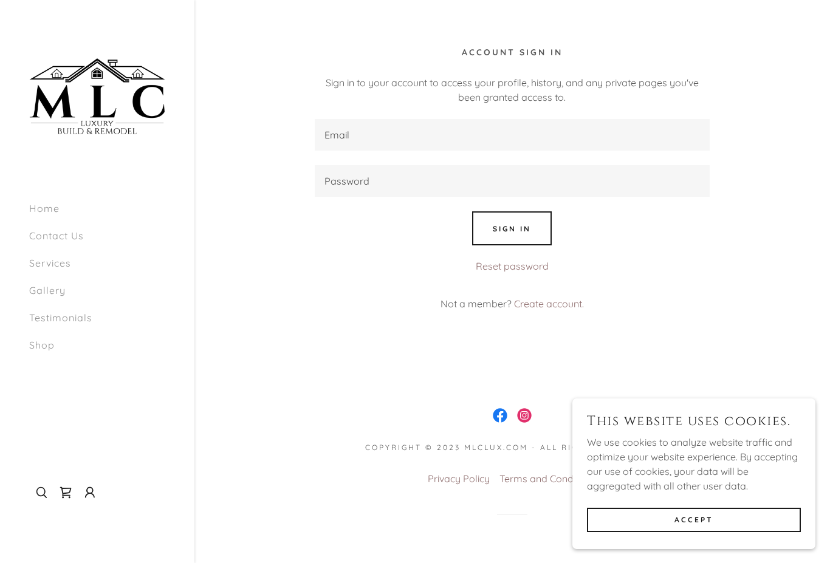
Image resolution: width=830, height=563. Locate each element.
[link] (97, 95)
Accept (693, 519)
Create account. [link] (549, 304)
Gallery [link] (47, 290)
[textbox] (512, 135)
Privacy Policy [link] (459, 479)
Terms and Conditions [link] (548, 479)
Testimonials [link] (60, 318)
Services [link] (50, 263)
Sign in (512, 228)
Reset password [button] (512, 266)
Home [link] (44, 208)
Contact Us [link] (56, 236)
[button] (90, 492)
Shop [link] (42, 345)
